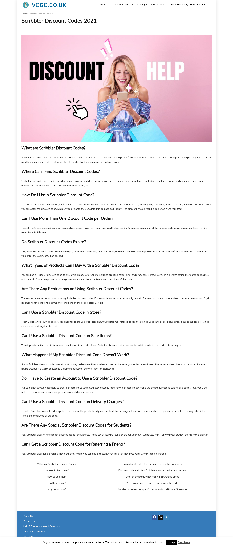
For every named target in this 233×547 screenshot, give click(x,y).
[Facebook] (154, 517)
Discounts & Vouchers (120, 4)
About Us (28, 516)
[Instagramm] (166, 517)
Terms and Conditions (34, 531)
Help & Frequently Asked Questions (188, 4)
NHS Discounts (158, 4)
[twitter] (160, 517)
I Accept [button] (171, 542)
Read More (184, 542)
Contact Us (29, 521)
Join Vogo (142, 4)
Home (102, 4)
